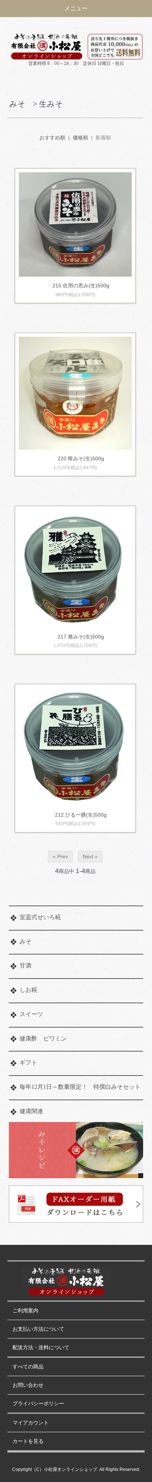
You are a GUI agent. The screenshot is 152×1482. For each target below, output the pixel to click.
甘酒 (25, 965)
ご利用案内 (25, 1310)
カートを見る (28, 1441)
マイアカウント (31, 1423)
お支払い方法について (38, 1329)
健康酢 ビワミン (43, 1038)
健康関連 (31, 1111)
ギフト (28, 1062)
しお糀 (28, 989)
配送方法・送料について (41, 1347)
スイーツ (31, 1014)
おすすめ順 (52, 138)
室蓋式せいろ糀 (40, 917)
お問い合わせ (28, 1385)
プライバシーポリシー (38, 1403)
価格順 (80, 138)
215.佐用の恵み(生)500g (80, 285)
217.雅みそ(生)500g (81, 637)
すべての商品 (28, 1367)
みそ (25, 941)
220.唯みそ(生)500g (83, 458)
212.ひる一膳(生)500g (81, 815)
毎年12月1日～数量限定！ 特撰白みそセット (80, 1086)
